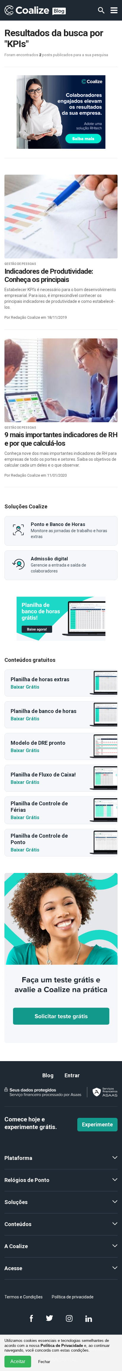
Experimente (97, 1124)
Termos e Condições (23, 1297)
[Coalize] (61, 619)
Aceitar (17, 1361)
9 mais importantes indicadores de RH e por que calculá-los (61, 439)
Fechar (44, 1362)
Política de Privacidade (62, 1345)
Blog (48, 1075)
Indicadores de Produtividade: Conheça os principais (48, 275)
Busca (101, 10)
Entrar (72, 1075)
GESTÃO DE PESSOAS (20, 263)
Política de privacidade (73, 1297)
